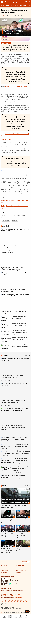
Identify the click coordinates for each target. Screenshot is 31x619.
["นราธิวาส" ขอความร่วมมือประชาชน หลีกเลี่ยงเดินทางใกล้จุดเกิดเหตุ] (6, 333)
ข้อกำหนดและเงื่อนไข (20, 565)
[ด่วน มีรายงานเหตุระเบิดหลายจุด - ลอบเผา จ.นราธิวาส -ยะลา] (6, 340)
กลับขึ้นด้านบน (24, 561)
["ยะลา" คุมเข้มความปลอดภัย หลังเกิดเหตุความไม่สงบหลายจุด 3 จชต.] (15, 280)
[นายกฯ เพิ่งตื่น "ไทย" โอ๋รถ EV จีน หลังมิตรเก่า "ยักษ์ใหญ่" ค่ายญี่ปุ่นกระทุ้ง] (6, 453)
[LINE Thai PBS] (14, 600)
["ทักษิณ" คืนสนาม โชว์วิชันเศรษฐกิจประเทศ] (23, 513)
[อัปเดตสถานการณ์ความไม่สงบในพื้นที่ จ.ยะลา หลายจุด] (6, 319)
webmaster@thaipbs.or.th (12, 595)
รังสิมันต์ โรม (4, 215)
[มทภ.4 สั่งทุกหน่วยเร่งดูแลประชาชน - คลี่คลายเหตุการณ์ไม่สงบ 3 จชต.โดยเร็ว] (15, 236)
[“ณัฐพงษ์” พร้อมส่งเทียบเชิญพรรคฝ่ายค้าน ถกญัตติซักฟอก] (6, 439)
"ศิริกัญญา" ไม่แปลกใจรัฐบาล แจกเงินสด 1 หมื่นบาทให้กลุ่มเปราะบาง (14, 207)
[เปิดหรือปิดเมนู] (26, 2)
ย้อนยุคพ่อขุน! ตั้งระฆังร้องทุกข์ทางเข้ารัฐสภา (16, 87)
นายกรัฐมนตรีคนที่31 (22, 215)
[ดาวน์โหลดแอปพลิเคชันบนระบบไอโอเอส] (13, 580)
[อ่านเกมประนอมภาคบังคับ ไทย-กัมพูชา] (8, 528)
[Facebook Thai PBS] (2, 600)
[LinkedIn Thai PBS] (26, 600)
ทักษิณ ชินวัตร (23, 218)
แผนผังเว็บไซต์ (4, 565)
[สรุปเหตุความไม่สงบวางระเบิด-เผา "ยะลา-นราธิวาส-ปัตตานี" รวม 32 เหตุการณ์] (15, 258)
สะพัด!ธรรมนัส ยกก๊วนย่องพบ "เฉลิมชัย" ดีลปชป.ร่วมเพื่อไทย (15, 202)
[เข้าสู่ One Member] (29, 2)
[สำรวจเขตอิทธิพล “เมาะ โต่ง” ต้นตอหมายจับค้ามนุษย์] (23, 528)
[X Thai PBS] (5, 600)
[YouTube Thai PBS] (17, 600)
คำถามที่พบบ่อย (4, 568)
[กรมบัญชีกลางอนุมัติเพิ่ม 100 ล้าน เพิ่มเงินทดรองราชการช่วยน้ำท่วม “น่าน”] (15, 366)
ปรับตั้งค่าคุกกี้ (18, 572)
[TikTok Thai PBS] (20, 600)
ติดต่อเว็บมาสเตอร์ (19, 568)
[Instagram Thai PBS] (8, 600)
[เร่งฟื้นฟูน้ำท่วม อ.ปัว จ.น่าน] (23, 543)
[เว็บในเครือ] (2, 2)
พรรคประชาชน (12, 215)
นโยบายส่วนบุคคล (4, 570)
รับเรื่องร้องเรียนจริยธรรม (21, 570)
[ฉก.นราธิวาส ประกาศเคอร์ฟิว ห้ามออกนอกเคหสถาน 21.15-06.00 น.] (6, 326)
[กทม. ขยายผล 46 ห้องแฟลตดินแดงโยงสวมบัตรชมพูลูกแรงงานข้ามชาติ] (15, 496)
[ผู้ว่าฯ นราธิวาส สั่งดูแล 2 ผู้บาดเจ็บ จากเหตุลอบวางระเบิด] (15, 302)
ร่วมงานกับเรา (4, 572)
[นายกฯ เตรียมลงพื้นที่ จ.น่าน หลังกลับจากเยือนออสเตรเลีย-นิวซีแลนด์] (6, 446)
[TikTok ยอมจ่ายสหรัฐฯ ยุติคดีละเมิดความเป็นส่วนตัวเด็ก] (8, 513)
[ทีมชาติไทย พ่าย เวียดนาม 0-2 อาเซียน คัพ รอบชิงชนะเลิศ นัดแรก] (6, 347)
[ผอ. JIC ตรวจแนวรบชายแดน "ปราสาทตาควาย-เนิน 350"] (6, 477)
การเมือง (3, 15)
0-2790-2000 (6, 594)
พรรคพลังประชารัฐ (5, 220)
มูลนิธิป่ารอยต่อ (14, 218)
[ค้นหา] (5, 2)
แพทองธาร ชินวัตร (5, 218)
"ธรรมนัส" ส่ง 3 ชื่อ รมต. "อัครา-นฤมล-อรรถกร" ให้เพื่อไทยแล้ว (15, 135)
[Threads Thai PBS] (11, 600)
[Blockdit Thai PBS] (23, 600)
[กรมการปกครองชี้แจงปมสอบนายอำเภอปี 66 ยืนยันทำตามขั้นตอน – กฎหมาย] (6, 460)
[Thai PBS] (15, 2)
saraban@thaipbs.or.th (19, 597)
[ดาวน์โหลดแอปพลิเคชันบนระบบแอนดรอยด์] (13, 584)
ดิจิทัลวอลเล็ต (14, 220)
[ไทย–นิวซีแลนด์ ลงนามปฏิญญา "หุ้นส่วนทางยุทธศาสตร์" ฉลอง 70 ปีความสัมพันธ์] (6, 469)
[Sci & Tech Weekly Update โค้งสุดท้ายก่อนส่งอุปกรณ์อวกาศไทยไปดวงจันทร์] (8, 543)
